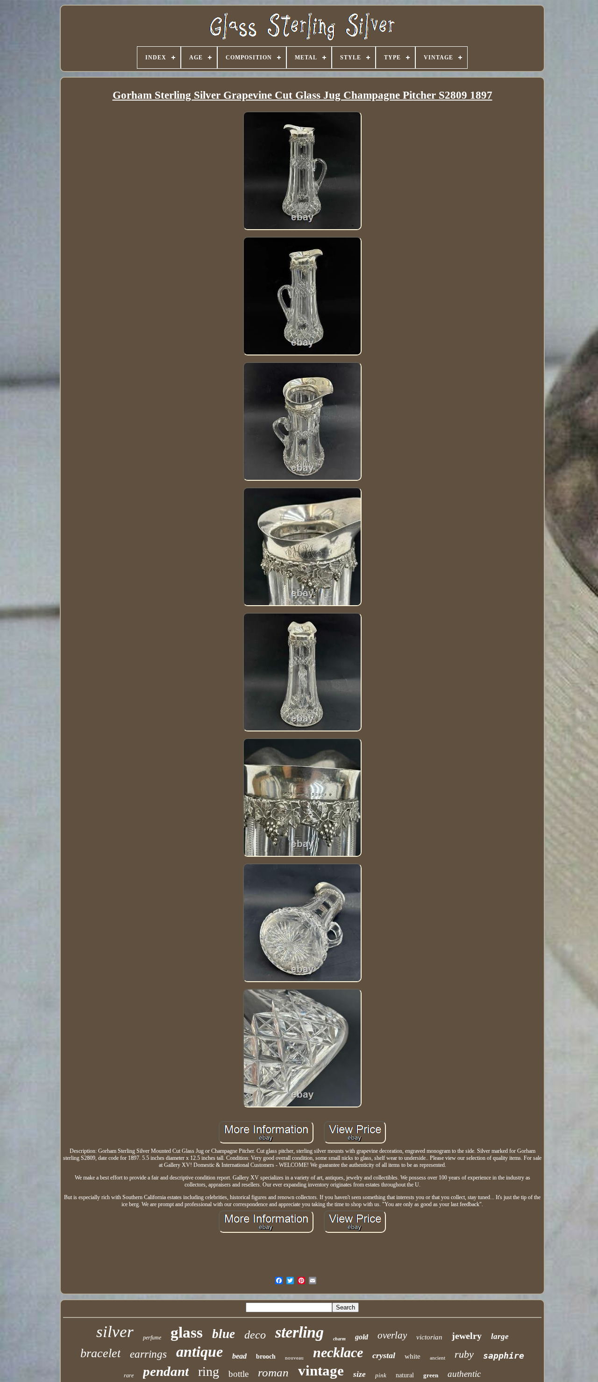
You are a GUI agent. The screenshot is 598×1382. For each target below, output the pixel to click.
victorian (429, 1337)
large (500, 1336)
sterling (299, 1332)
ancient (437, 1357)
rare (129, 1375)
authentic (464, 1374)
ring (208, 1371)
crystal (383, 1355)
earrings (148, 1354)
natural (405, 1375)
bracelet (100, 1353)
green (430, 1375)
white (412, 1356)
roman (273, 1372)
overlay (392, 1335)
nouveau (294, 1357)
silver (115, 1332)
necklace (338, 1352)
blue (223, 1334)
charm (339, 1338)
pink (380, 1375)
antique (199, 1351)
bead (239, 1356)
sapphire (503, 1355)
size (359, 1374)
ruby (464, 1354)
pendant (166, 1371)
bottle (238, 1374)
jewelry (467, 1336)
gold (361, 1337)
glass (187, 1332)
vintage (321, 1370)
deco (255, 1335)
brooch (266, 1356)
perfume (152, 1337)
